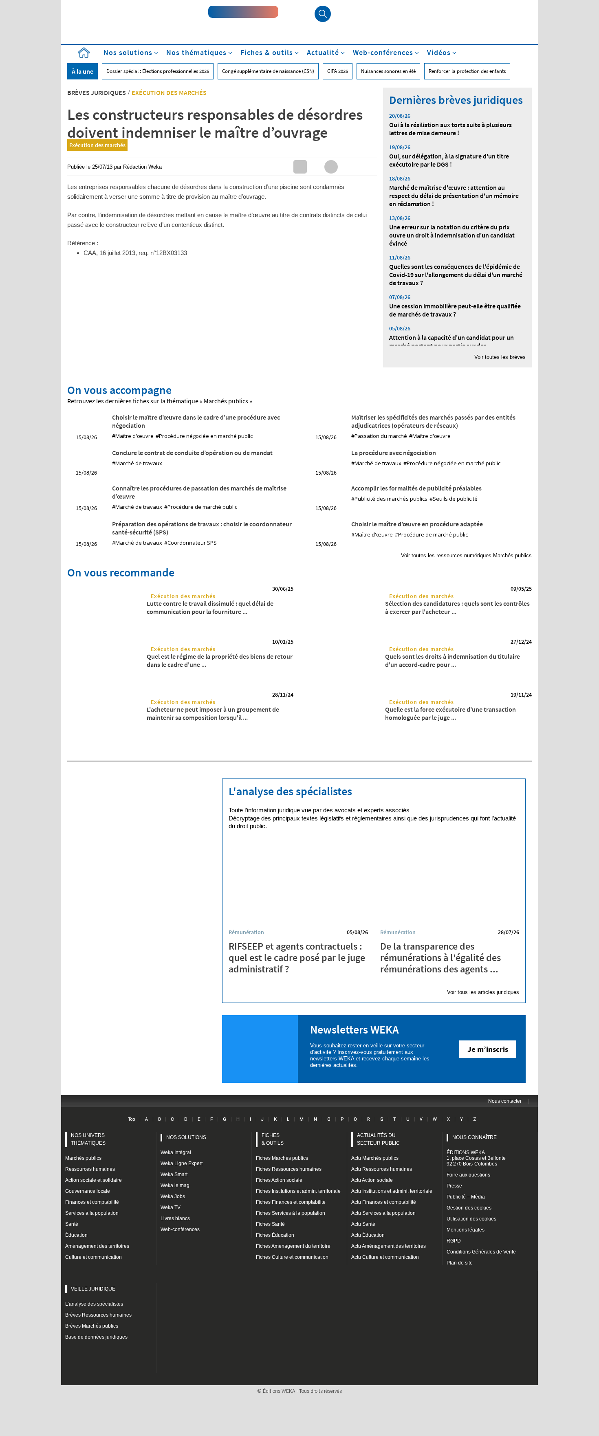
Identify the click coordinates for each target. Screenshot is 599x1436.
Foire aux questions (468, 1175)
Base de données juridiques (96, 1337)
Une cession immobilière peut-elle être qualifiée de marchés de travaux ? (455, 310)
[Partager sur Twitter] (315, 167)
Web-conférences (180, 1229)
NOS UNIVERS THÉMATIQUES (88, 1139)
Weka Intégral (176, 1152)
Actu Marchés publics (375, 1158)
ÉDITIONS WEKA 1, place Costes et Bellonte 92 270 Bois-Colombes (476, 1158)
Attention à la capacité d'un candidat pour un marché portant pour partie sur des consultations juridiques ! (451, 345)
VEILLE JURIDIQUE (93, 1289)
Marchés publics (83, 1158)
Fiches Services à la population (290, 1213)
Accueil (83, 52)
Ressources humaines (90, 1169)
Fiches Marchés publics (282, 1158)
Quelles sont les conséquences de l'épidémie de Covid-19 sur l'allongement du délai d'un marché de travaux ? (455, 274)
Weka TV (171, 1207)
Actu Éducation (368, 1235)
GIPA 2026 (337, 71)
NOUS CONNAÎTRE (474, 1137)
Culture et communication (93, 1257)
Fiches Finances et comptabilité (291, 1202)
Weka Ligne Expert (182, 1163)
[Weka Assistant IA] (243, 12)
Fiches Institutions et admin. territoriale (298, 1191)
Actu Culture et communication (385, 1257)
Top (131, 1119)
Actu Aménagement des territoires (388, 1246)
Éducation (76, 1235)
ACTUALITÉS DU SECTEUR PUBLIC (378, 1139)
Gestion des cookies (469, 1208)
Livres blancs (175, 1218)
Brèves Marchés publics (91, 1326)
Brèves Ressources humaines (98, 1315)
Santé (71, 1224)
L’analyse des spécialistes (94, 1304)
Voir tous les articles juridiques (483, 992)
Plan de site (460, 1263)
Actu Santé (363, 1224)
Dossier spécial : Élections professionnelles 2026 (157, 71)
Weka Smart (174, 1174)
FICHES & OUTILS (273, 1139)
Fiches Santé (270, 1224)
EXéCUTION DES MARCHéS (169, 92)
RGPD (454, 1241)
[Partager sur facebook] (331, 167)
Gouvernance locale (87, 1191)
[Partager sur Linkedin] (300, 167)
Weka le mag (175, 1185)
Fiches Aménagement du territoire (293, 1246)
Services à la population (92, 1213)
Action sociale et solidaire (93, 1180)
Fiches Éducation (275, 1235)
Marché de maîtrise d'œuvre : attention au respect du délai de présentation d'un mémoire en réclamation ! (454, 195)
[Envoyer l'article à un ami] (346, 167)
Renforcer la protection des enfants (467, 71)
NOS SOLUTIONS (186, 1137)
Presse (454, 1186)
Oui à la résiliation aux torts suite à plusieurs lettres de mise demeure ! (450, 129)
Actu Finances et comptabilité (383, 1202)
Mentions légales (465, 1230)
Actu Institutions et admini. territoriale (391, 1191)
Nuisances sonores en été (388, 71)
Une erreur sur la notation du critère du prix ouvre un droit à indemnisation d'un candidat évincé (452, 235)
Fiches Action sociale (279, 1180)
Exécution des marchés (97, 145)
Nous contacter (505, 1101)
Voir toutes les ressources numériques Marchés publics (466, 555)
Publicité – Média (466, 1197)
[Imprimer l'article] (362, 167)
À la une (82, 71)
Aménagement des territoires (97, 1246)
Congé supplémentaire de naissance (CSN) (268, 71)
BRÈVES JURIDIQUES (96, 92)
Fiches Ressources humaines (289, 1169)
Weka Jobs (173, 1196)
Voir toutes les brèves (500, 357)
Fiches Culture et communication (292, 1257)
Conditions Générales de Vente (481, 1252)
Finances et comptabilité (92, 1202)
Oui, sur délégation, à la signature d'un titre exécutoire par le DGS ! (449, 160)
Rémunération (246, 932)
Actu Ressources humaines (381, 1169)
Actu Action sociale (372, 1180)
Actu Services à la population (383, 1213)
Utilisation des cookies (471, 1219)
